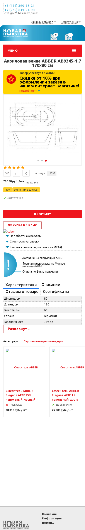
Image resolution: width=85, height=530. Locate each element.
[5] (23, 167)
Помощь (48, 522)
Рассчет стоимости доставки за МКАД (36, 247)
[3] (14, 167)
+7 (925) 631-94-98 (20, 10)
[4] (18, 167)
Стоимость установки (24, 241)
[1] (5, 167)
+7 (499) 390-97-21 (20, 5)
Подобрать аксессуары (25, 235)
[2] (10, 167)
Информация (52, 518)
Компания (49, 514)
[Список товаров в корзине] (70, 38)
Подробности (28, 90)
